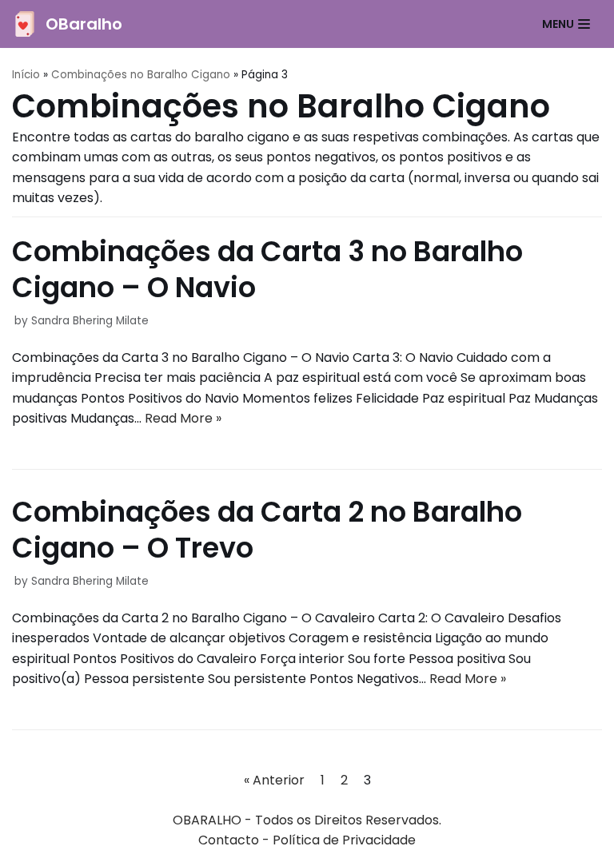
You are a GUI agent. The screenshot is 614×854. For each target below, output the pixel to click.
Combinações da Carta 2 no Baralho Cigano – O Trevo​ (267, 530)
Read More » (183, 418)
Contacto (228, 840)
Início (26, 74)
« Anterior (274, 780)
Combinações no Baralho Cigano (140, 74)
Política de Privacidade (344, 840)
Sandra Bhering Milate (90, 320)
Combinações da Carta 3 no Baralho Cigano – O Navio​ (267, 270)
